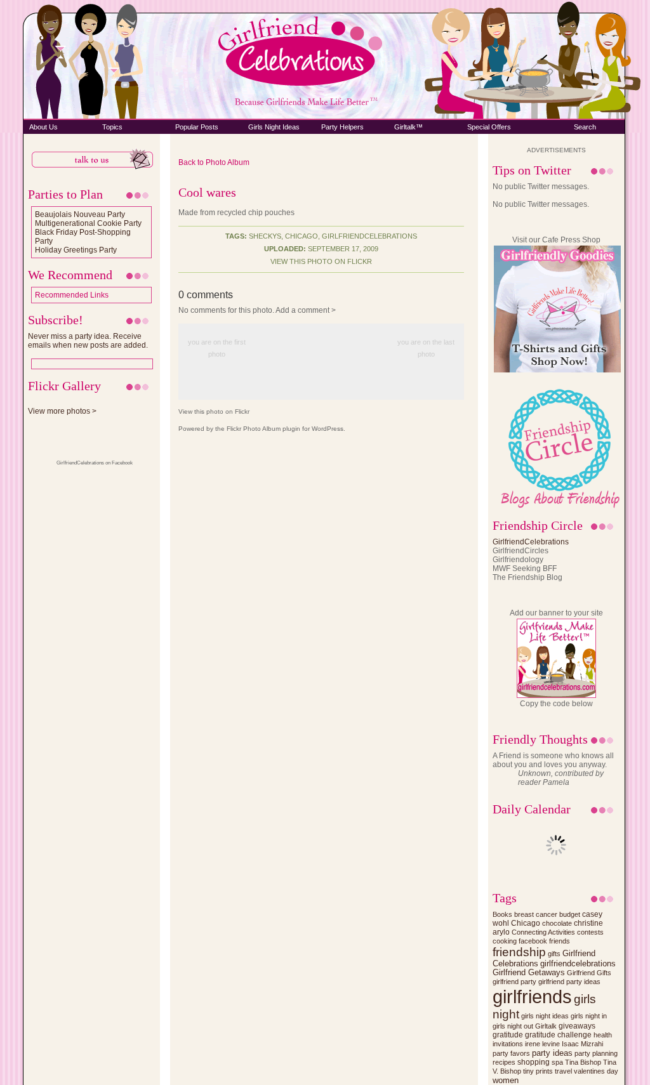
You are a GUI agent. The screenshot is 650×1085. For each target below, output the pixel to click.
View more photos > (62, 411)
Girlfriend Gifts (589, 973)
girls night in (589, 1016)
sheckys (265, 236)
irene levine (542, 1044)
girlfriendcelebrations (369, 236)
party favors (511, 1053)
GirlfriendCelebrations (531, 541)
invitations (508, 1044)
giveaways (577, 1026)
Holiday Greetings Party (76, 250)
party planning (596, 1053)
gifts (554, 953)
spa (557, 1062)
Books (502, 914)
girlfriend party (514, 981)
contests (590, 932)
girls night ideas (545, 1016)
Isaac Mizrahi (582, 1044)
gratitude (508, 1034)
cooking (505, 941)
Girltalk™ (408, 127)
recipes (504, 1062)
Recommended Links (72, 295)
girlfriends (532, 996)
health (603, 1035)
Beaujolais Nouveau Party (80, 214)
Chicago (525, 923)
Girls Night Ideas (274, 127)
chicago (301, 236)
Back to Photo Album (213, 162)
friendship (519, 952)
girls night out (513, 1026)
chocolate (557, 923)
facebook (533, 941)
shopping (533, 1062)
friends (559, 941)
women (506, 1080)
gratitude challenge (558, 1034)
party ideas (552, 1053)
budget (569, 914)
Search (585, 127)
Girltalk (546, 1026)
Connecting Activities (543, 932)
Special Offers (489, 127)
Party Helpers (342, 127)
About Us (43, 127)
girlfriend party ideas (569, 981)
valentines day (596, 1071)
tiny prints (538, 1071)
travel (563, 1071)
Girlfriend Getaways (529, 972)
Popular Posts (196, 127)
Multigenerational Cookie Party (88, 223)
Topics (112, 127)
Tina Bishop (583, 1062)
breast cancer (535, 914)
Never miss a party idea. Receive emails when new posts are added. (88, 341)
